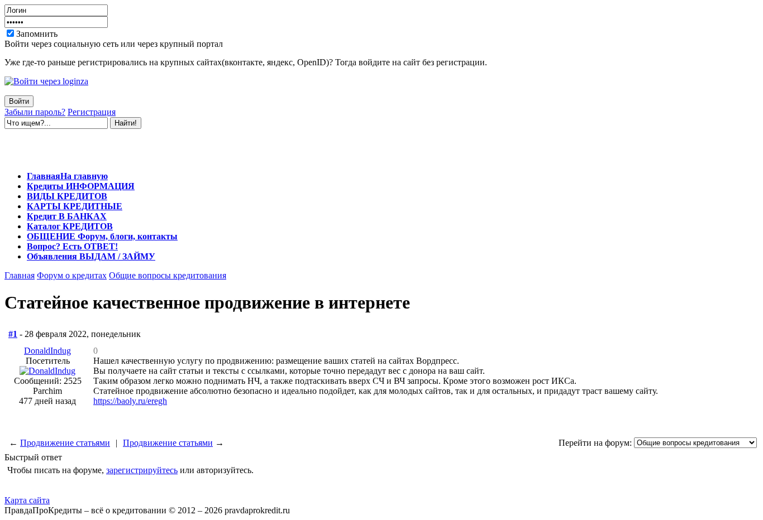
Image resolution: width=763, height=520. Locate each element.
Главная (19, 275)
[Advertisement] (135, 145)
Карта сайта (27, 500)
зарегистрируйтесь (142, 470)
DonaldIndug (47, 350)
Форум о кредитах (72, 275)
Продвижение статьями (65, 442)
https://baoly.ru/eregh (130, 401)
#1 (12, 334)
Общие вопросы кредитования (167, 275)
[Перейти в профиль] (47, 370)
